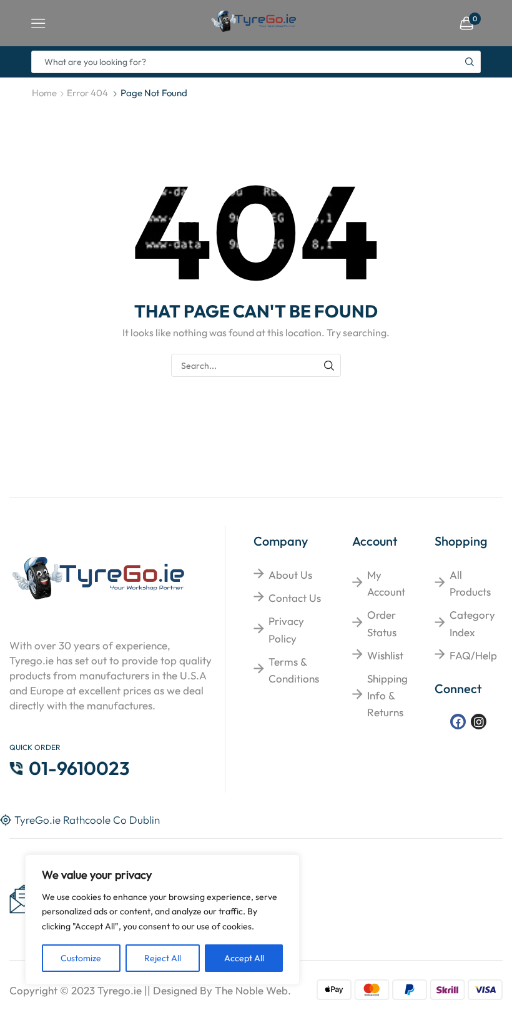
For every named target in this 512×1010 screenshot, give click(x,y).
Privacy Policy (286, 629)
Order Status (381, 623)
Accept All (244, 958)
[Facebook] (458, 721)
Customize (81, 958)
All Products (470, 583)
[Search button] (469, 61)
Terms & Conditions (293, 670)
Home (44, 93)
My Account (386, 583)
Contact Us (294, 597)
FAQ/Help (473, 655)
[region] (162, 919)
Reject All (162, 958)
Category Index (472, 623)
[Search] (329, 365)
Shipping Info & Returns (387, 695)
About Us (290, 574)
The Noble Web (251, 990)
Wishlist (385, 655)
